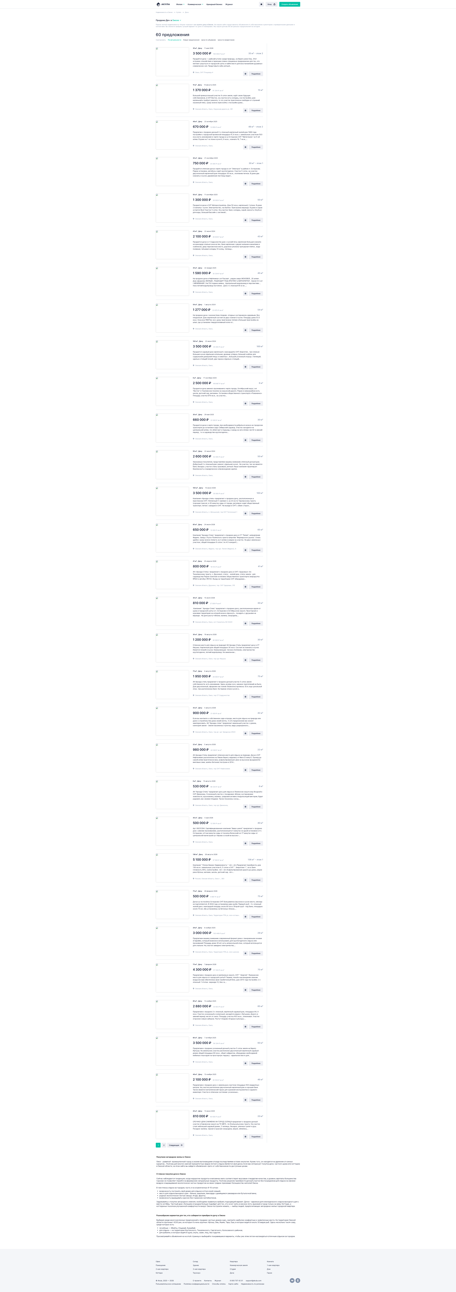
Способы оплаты (219, 1284)
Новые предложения (191, 40)
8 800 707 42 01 (236, 1281)
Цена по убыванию (208, 40)
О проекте (197, 1281)
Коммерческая (194, 4)
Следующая (174, 1145)
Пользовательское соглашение (168, 1284)
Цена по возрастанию (226, 40)
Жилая (179, 4)
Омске (175, 20)
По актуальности (174, 40)
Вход (270, 4)
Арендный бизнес (214, 4)
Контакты (208, 1281)
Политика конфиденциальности (196, 1284)
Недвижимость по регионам (252, 1284)
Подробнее (256, 74)
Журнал (229, 4)
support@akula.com (253, 1281)
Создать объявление (290, 4)
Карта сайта (233, 1284)
